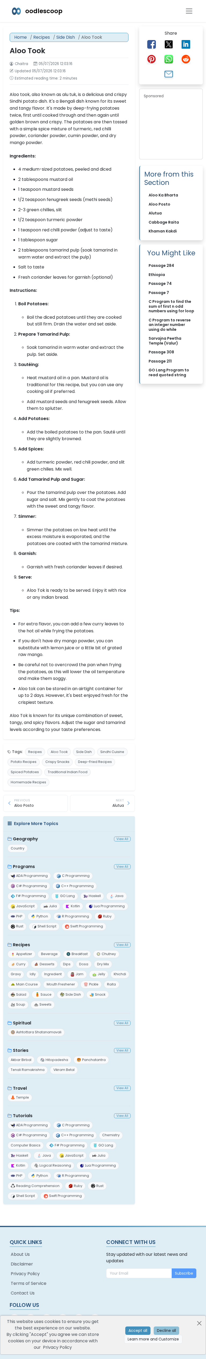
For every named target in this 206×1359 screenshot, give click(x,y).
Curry (20, 964)
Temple (22, 1097)
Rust (19, 926)
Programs (24, 866)
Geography (25, 839)
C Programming (76, 875)
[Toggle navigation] (189, 11)
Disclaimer (22, 1264)
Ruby (107, 916)
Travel (20, 1088)
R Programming (75, 916)
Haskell (95, 896)
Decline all (166, 1330)
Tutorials (22, 1116)
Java (119, 896)
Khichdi (120, 974)
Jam (79, 974)
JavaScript (25, 906)
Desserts (47, 964)
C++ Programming (77, 886)
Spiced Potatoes (25, 772)
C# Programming (31, 886)
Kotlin (75, 906)
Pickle (93, 984)
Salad (21, 994)
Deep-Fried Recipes (95, 761)
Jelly (101, 974)
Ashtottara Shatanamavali (38, 1032)
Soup (20, 1004)
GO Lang (67, 896)
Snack (100, 994)
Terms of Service (28, 1283)
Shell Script (47, 926)
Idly (33, 974)
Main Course (27, 984)
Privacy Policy (25, 1274)
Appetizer (24, 954)
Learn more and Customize (153, 1339)
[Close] (199, 1323)
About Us (20, 1254)
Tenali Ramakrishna (28, 1069)
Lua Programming (109, 906)
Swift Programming (86, 926)
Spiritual (22, 1023)
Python (42, 916)
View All (122, 839)
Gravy (16, 974)
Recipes (41, 37)
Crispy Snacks (57, 761)
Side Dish (65, 37)
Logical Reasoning (55, 1165)
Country (17, 848)
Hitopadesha (57, 1059)
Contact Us (23, 1293)
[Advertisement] (171, 128)
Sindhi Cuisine (112, 752)
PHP (19, 916)
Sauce (46, 994)
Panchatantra (94, 1059)
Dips (67, 964)
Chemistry (111, 1135)
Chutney (109, 954)
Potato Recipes (23, 761)
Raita (111, 984)
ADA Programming (32, 875)
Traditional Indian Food (67, 772)
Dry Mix (103, 964)
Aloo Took (59, 752)
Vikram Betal (64, 1069)
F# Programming (31, 896)
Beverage (49, 954)
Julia (53, 906)
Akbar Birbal (21, 1059)
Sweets (45, 1004)
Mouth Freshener (61, 984)
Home (20, 37)
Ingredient (53, 974)
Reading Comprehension (38, 1186)
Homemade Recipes (28, 782)
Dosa (83, 964)
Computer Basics (26, 1145)
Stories (20, 1050)
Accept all (137, 1330)
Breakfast (80, 954)
